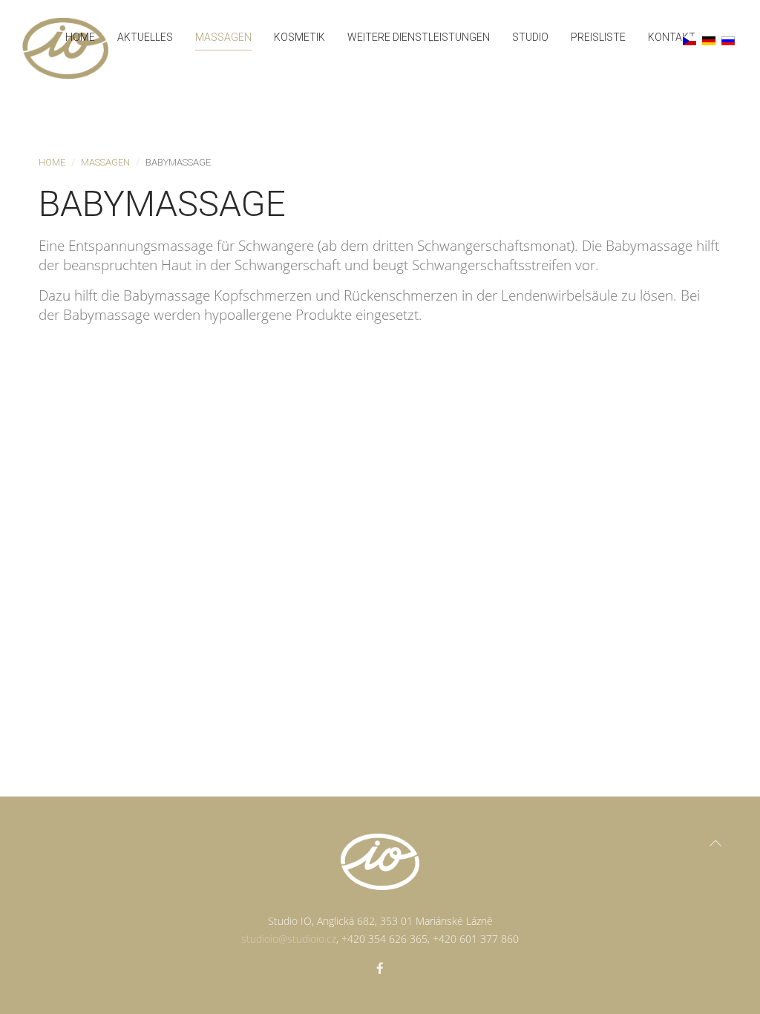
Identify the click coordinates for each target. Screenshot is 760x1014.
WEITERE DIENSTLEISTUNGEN (418, 37)
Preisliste (598, 37)
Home (80, 37)
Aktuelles (145, 37)
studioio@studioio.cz (288, 939)
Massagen (223, 37)
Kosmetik (299, 37)
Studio (530, 37)
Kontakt (671, 37)
